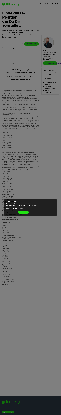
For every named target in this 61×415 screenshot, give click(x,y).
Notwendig (9, 208)
